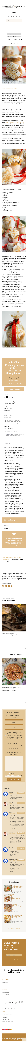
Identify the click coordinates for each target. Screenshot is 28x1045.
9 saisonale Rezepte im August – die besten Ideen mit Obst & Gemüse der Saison (17, 917)
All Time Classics (7, 1015)
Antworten (21, 792)
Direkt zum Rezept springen (9, 88)
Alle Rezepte (5, 994)
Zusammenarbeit (7, 985)
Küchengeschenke (14, 34)
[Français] (5, 1029)
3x (12, 397)
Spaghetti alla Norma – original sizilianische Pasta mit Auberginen (17, 886)
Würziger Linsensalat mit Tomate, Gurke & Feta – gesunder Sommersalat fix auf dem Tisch (18, 896)
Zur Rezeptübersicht (14, 928)
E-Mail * (14, 722)
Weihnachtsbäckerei (14, 36)
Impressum (9, 1034)
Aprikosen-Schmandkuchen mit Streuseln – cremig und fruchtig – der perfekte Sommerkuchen (18, 907)
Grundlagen (5, 992)
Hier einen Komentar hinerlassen (14, 753)
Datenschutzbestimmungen (13, 775)
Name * (14, 717)
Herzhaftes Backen (8, 1021)
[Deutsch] (7, 1029)
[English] (3, 1029)
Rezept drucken (14, 389)
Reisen (4, 997)
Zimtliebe (4, 1017)
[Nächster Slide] (23, 648)
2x (9, 397)
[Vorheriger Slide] (4, 648)
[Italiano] (9, 1029)
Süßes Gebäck (6, 1019)
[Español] (11, 1029)
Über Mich (5, 982)
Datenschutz (18, 1034)
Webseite (14, 727)
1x (6, 397)
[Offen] (14, 13)
